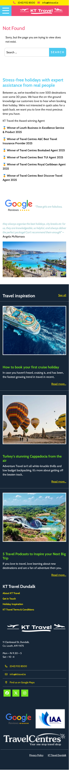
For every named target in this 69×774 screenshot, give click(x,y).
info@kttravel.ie (50, 2)
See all (62, 295)
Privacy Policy (36, 755)
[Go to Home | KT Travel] (40, 10)
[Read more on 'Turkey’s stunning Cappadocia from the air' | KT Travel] (34, 419)
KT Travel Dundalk (19, 586)
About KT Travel (11, 593)
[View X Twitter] (15, 693)
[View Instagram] (24, 693)
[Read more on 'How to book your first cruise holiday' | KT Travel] (34, 330)
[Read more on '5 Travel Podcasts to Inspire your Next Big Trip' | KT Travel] (34, 517)
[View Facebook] (7, 693)
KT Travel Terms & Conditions (18, 609)
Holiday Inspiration (13, 604)
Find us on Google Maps (22, 682)
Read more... (58, 384)
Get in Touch (9, 598)
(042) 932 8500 (26, 2)
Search (57, 52)
